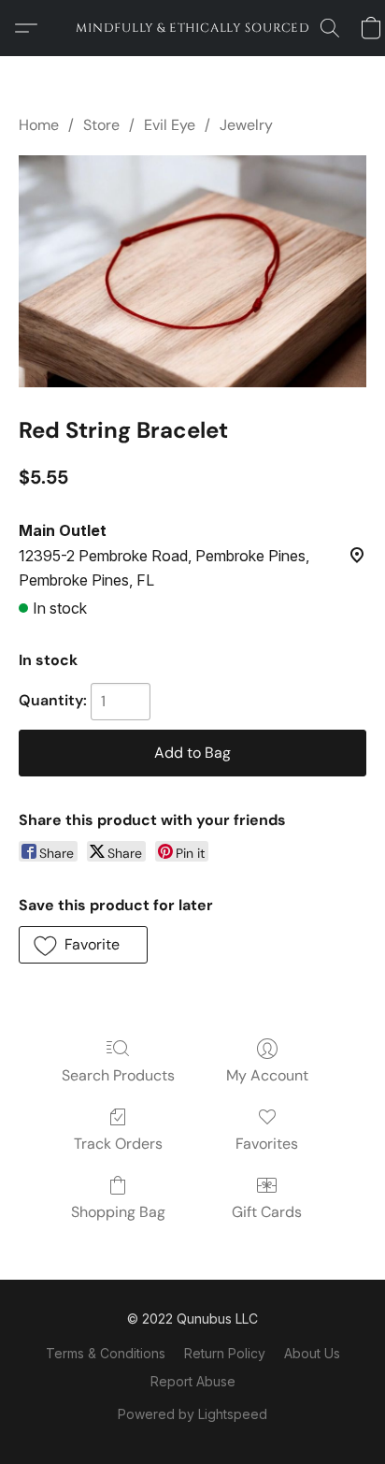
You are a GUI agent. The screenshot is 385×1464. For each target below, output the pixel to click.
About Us (312, 1353)
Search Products (118, 1075)
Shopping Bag (118, 1212)
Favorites (266, 1143)
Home (39, 125)
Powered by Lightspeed (192, 1414)
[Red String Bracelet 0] (192, 271)
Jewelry (246, 125)
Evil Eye (169, 125)
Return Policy (224, 1353)
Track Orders (118, 1143)
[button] (192, 28)
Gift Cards (267, 1212)
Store (101, 125)
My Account (267, 1075)
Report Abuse (192, 1381)
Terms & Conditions (105, 1353)
